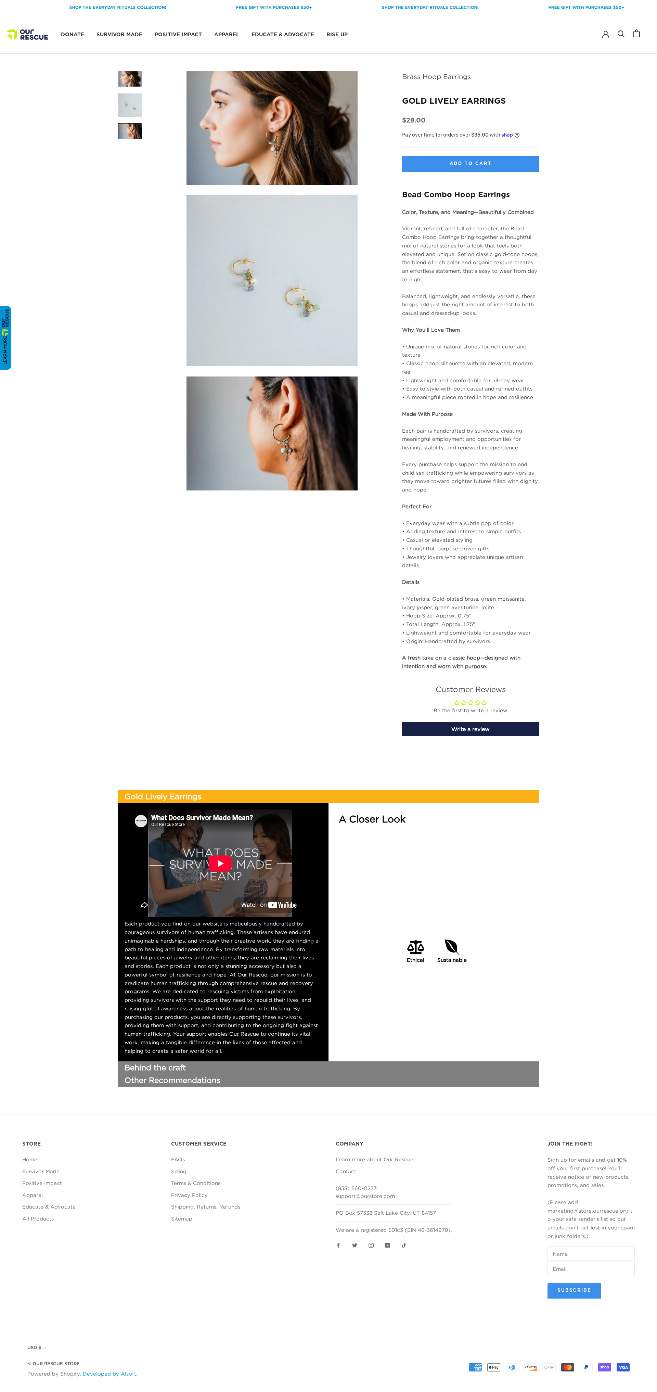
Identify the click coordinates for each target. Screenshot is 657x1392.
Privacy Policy (189, 1195)
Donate (72, 34)
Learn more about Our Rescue (374, 1159)
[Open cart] (636, 33)
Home (29, 1159)
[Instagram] (371, 1244)
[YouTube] (387, 1244)
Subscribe (574, 1290)
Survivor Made (119, 34)
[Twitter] (354, 1244)
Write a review (470, 729)
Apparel (226, 34)
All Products (38, 1218)
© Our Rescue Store (53, 1364)
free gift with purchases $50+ (243, 7)
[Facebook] (338, 1244)
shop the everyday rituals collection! (87, 7)
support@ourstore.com (365, 1196)
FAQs (178, 1159)
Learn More (5, 350)
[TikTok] (404, 1244)
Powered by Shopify (53, 1373)
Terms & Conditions (195, 1183)
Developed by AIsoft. (110, 1373)
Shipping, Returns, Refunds (205, 1206)
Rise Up (337, 34)
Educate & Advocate (283, 34)
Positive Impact (178, 34)
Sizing (178, 1171)
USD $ (34, 1348)
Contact (346, 1171)
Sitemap (181, 1218)
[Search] (621, 33)
